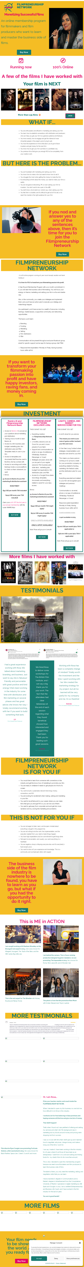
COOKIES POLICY (50, 1263)
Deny (56, 1258)
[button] (80, 1243)
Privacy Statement (61, 1263)
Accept (39, 1258)
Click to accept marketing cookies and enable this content (42, 619)
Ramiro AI (15, 431)
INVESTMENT (42, 413)
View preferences (73, 1258)
